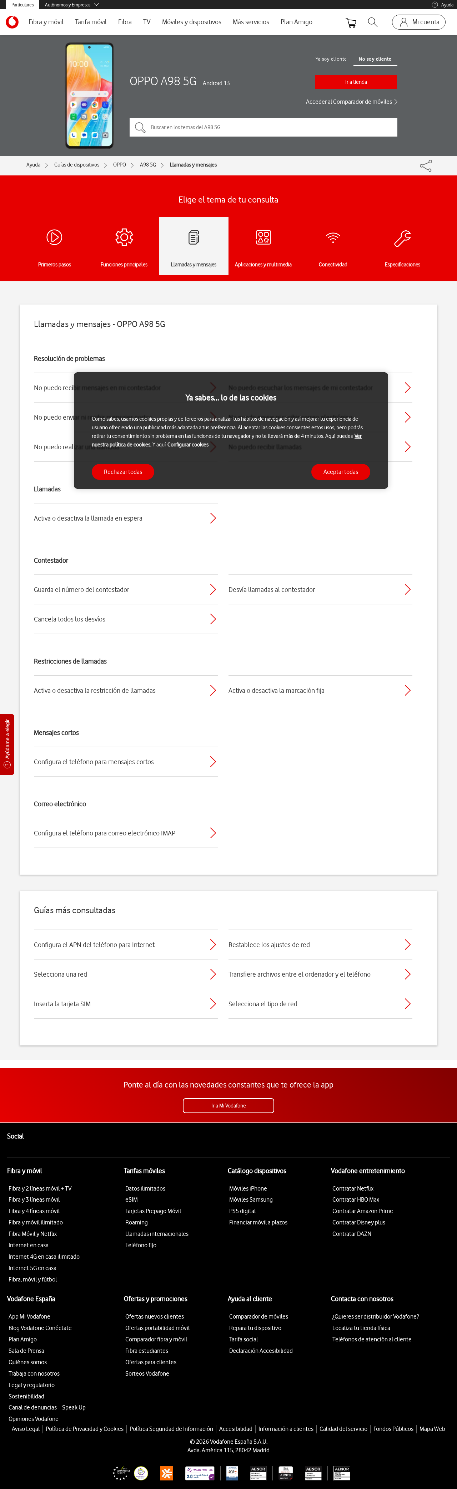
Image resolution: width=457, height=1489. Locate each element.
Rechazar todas (123, 471)
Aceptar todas (340, 471)
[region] (231, 430)
